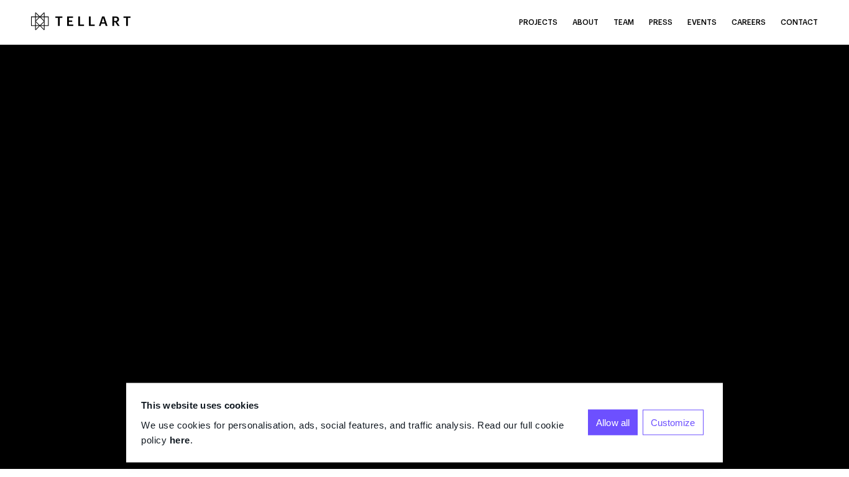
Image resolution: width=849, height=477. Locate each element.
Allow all (613, 422)
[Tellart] (81, 22)
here (180, 439)
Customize (673, 422)
